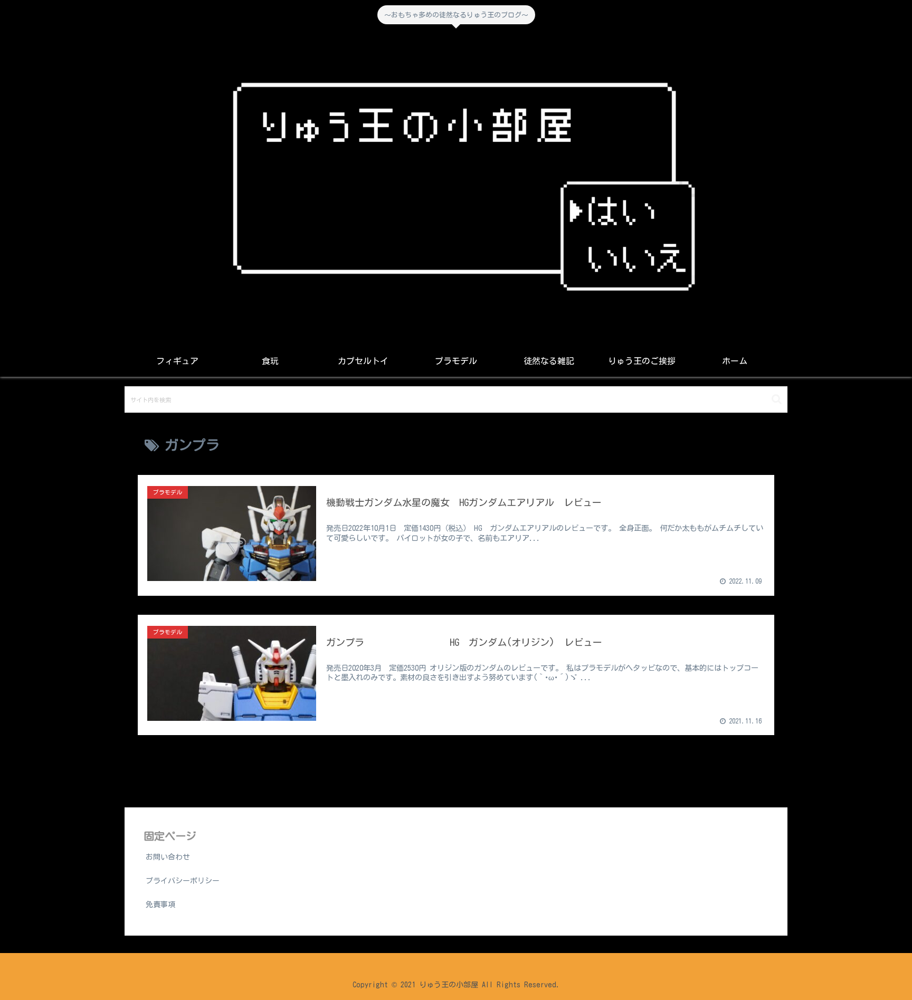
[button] (776, 399)
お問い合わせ (168, 857)
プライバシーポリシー (183, 880)
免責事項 (160, 904)
